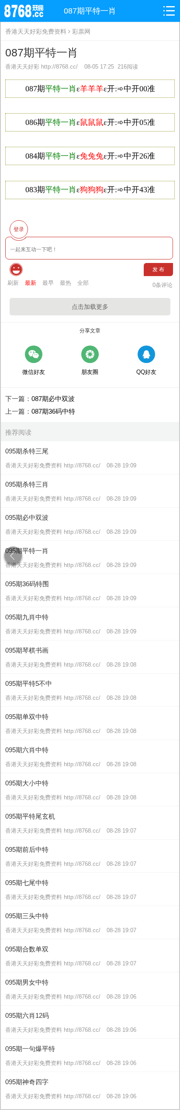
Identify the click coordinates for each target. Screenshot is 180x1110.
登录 (19, 229)
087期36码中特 (53, 411)
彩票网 (81, 31)
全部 (83, 283)
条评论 (162, 285)
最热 (65, 283)
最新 (30, 283)
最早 (48, 283)
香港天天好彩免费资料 (35, 31)
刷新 (13, 283)
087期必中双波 (53, 398)
